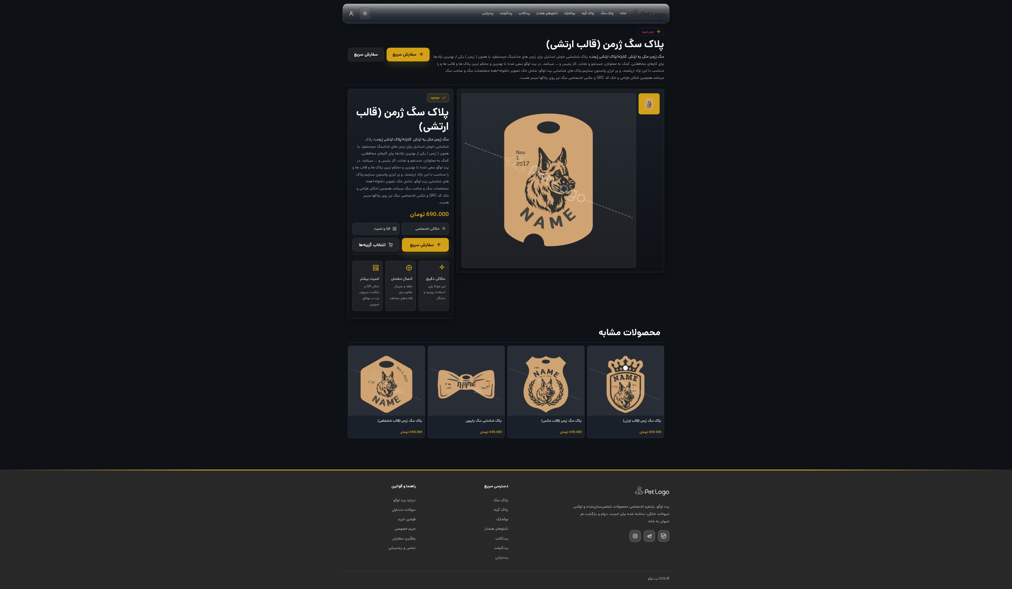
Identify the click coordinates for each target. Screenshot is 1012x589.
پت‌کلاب (524, 13)
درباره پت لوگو (404, 500)
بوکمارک (569, 13)
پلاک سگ (607, 13)
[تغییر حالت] (365, 13)
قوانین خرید (407, 519)
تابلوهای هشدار (547, 13)
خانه (623, 13)
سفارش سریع (404, 54)
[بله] (663, 536)
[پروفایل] (351, 13)
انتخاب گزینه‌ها (372, 245)
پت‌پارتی (488, 13)
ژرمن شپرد (648, 32)
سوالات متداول (404, 509)
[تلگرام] (649, 536)
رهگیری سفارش (404, 538)
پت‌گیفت (506, 13)
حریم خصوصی (405, 528)
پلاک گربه (588, 13)
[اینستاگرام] (635, 536)
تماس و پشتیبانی (402, 548)
